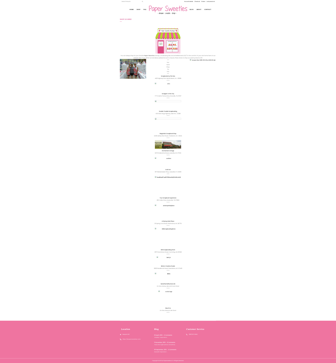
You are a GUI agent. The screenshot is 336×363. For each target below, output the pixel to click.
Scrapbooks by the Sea (168, 76)
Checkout (197, 1)
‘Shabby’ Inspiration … (161, 337)
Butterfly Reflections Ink (168, 284)
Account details (188, 1)
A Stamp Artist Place (168, 221)
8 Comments (171, 342)
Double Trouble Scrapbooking (168, 111)
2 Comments (168, 335)
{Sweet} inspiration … (161, 352)
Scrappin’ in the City (168, 94)
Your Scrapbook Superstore (168, 198)
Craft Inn (168, 169)
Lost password (211, 1)
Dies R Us (168, 308)
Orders (203, 1)
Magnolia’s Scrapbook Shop (168, 133)
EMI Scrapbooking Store (168, 250)
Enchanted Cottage (168, 151)
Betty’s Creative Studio (168, 266)
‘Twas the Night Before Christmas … (165, 344)
